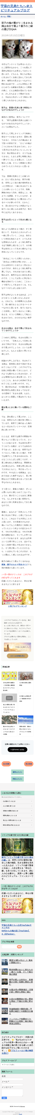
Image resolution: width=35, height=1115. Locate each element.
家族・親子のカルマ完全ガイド (15, 565)
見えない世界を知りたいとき (12, 820)
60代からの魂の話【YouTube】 (16, 931)
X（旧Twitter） (9, 934)
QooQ (20, 1114)
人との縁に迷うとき (9, 806)
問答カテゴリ (17, 779)
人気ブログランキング (17, 606)
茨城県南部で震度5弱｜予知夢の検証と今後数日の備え (21, 1011)
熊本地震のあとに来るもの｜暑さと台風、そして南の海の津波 (21, 972)
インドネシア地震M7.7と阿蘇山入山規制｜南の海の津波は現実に (21, 1021)
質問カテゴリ (17, 772)
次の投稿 (6, 764)
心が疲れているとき (9, 801)
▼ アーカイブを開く (8, 1064)
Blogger (23, 1106)
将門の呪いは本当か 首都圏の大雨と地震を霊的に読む (21, 982)
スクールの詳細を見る (17, 656)
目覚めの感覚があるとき (10, 811)
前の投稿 (29, 764)
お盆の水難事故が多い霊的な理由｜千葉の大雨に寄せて (21, 1001)
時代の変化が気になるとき (11, 825)
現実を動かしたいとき (10, 815)
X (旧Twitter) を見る (17, 749)
